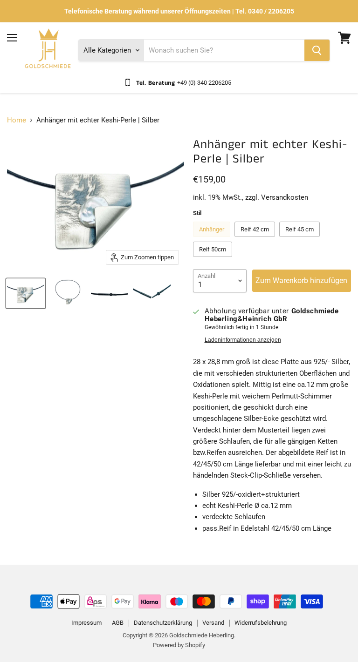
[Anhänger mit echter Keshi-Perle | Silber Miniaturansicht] (25, 293)
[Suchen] (317, 50)
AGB (118, 622)
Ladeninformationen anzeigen (243, 340)
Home (16, 120)
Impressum (86, 622)
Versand (213, 622)
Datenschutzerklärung (163, 622)
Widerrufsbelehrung (260, 622)
